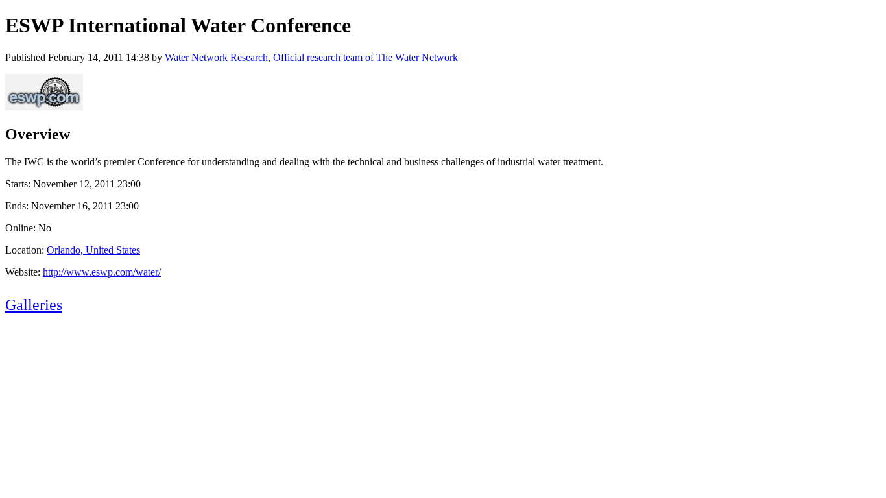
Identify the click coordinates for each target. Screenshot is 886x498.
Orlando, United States (93, 249)
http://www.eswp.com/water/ (102, 272)
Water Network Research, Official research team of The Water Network (311, 57)
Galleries (33, 304)
